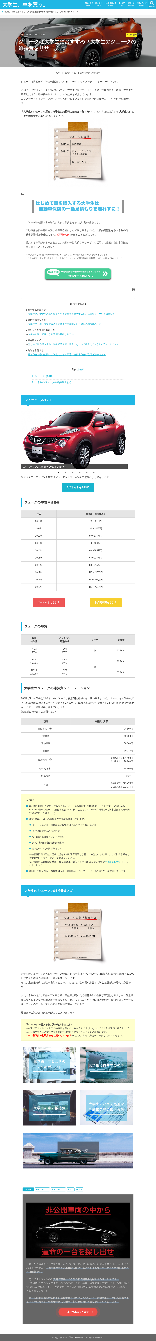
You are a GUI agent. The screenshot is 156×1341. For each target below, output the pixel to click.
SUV (72, 1189)
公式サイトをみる (76, 487)
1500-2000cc (59, 1189)
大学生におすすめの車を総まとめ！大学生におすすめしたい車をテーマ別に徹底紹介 (71, 314)
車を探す (98, 4)
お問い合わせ (142, 4)
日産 (80, 1189)
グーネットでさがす (49, 602)
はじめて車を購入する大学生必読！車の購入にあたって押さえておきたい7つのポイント (73, 344)
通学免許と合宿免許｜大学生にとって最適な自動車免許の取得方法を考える (67, 354)
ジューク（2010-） (44, 376)
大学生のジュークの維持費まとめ (51, 382)
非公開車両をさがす (106, 602)
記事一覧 (131, 4)
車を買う (122, 4)
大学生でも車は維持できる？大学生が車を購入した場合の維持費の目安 (64, 324)
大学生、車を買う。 (25, 4)
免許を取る (89, 4)
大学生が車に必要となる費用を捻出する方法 (51, 334)
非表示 (81, 369)
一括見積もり (111, 861)
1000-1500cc (43, 1189)
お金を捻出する (110, 4)
